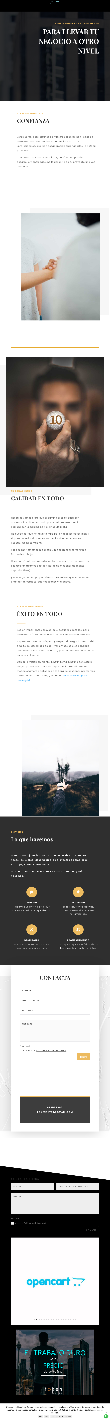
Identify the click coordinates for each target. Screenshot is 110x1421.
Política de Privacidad (35, 1223)
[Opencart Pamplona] (55, 1324)
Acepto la (44, 1050)
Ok (40, 1416)
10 (56, 1319)
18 (75, 1319)
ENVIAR (91, 1230)
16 (70, 1319)
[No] (106, 1412)
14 (65, 1319)
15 (68, 1319)
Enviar (84, 1056)
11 (58, 1319)
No (46, 1416)
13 (63, 1319)
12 (61, 1319)
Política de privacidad (51, 1050)
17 (73, 1319)
